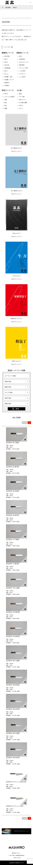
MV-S (6, 59)
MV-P (6, 62)
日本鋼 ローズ (9, 80)
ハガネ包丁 (22, 71)
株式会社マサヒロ (19, 862)
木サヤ (21, 105)
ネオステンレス (23, 62)
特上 (5, 105)
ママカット (22, 74)
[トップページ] (2, 7)
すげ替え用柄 (23, 102)
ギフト (21, 108)
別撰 (5, 108)
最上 (5, 102)
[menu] (30, 2)
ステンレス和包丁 (9, 96)
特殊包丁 (7, 82)
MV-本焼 (7, 56)
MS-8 (6, 94)
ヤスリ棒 (21, 96)
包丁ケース (22, 99)
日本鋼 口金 (8, 77)
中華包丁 (7, 85)
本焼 (5, 99)
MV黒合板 (7, 68)
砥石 (20, 94)
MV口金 (6, 65)
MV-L (6, 71)
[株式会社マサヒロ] (16, 849)
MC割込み (22, 59)
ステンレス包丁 (23, 68)
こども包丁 (22, 77)
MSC (20, 56)
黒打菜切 (21, 65)
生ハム (6, 74)
